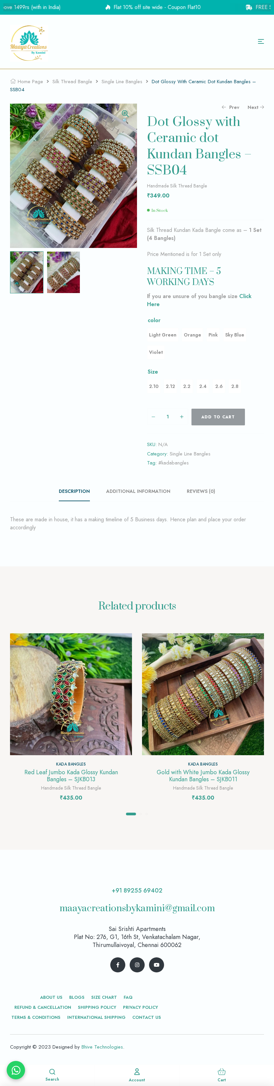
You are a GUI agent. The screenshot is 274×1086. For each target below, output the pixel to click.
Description (74, 491)
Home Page (30, 81)
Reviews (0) (201, 491)
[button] (125, 117)
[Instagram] (137, 964)
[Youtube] (156, 964)
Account (137, 1080)
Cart (222, 1080)
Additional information (138, 491)
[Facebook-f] (117, 964)
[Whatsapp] (16, 1070)
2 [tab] (140, 814)
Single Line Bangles (122, 81)
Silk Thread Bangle (72, 81)
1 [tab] (131, 814)
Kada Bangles (71, 764)
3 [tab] (146, 814)
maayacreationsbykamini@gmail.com (137, 908)
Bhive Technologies (102, 1047)
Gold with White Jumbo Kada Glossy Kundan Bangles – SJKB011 (203, 776)
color (154, 320)
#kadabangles (173, 462)
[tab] (78, 491)
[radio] (162, 335)
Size (153, 372)
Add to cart (218, 417)
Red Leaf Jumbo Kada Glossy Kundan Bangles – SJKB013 (71, 776)
